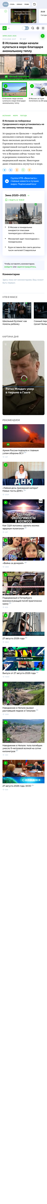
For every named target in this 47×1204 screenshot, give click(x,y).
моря (15, 116)
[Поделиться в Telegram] (4, 170)
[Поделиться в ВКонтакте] (11, 170)
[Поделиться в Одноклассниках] (17, 170)
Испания (7, 116)
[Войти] (37, 28)
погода (23, 116)
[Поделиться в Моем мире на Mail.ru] (29, 170)
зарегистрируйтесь (26, 267)
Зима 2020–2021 (9, 36)
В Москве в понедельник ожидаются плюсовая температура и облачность (21, 230)
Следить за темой (16, 200)
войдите (8, 267)
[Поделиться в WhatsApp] (23, 170)
